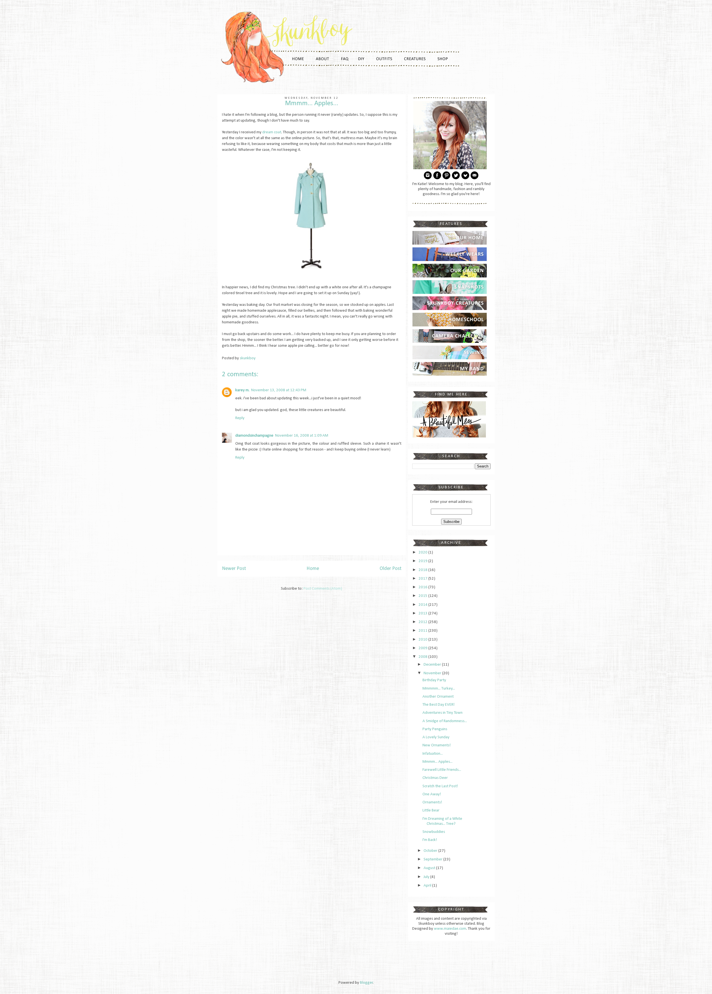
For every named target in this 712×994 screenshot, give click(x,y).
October (431, 851)
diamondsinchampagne (254, 436)
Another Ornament (438, 697)
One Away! (431, 794)
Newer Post (234, 568)
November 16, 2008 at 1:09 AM (301, 436)
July (427, 877)
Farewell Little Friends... (441, 770)
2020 (423, 552)
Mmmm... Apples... (437, 762)
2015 (423, 596)
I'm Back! (429, 840)
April (428, 886)
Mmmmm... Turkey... (438, 689)
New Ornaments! (436, 745)
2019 (423, 561)
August (430, 868)
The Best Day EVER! (438, 705)
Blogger (366, 983)
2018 (423, 570)
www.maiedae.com (450, 929)
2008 (423, 657)
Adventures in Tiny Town (442, 713)
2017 (423, 579)
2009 (423, 648)
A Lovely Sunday (435, 737)
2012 (423, 622)
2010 (423, 640)
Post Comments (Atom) (322, 589)
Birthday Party (434, 680)
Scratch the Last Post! (440, 786)
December (433, 665)
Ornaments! (432, 802)
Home (312, 568)
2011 (423, 631)
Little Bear (430, 810)
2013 (423, 613)
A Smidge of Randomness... (444, 721)
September (433, 859)
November (433, 673)
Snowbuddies (433, 832)
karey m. (242, 390)
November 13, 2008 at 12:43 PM (278, 390)
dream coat (271, 132)
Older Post (390, 568)
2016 (423, 587)
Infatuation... (432, 754)
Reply (239, 418)
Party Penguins (434, 729)
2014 (423, 605)
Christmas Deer (435, 778)
